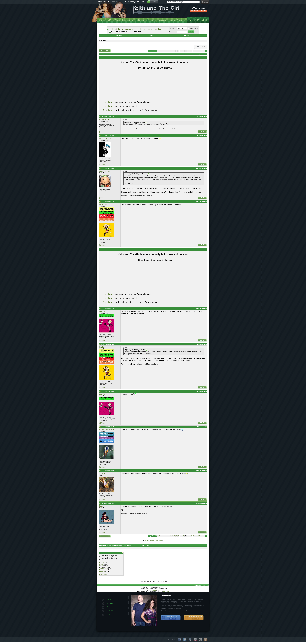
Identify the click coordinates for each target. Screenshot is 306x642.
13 (188, 51)
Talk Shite (157, 29)
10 (180, 51)
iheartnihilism (105, 138)
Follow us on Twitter (184, 639)
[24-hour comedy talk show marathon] (106, 213)
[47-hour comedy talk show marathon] (106, 221)
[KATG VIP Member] (106, 441)
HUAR (109, 614)
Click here (107, 102)
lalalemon (103, 204)
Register (119, 35)
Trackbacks (102, 568)
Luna (101, 506)
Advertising (110, 603)
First (160, 51)
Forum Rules (103, 574)
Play (152, 1)
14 (191, 51)
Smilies (101, 564)
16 (196, 51)
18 (201, 51)
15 (193, 51)
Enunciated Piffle (106, 429)
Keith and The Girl (199, 585)
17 (199, 51)
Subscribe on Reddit (200, 639)
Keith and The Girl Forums (119, 29)
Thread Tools (188, 54)
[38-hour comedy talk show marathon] (106, 438)
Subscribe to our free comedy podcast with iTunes (171, 617)
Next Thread (158, 540)
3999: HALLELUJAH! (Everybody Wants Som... (128, 2)
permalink (203, 116)
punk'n (102, 311)
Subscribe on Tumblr (190, 639)
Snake (102, 473)
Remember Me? (194, 28)
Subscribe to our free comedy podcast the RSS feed (194, 617)
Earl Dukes (104, 119)
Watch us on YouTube (195, 639)
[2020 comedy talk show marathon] (106, 210)
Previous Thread (149, 540)
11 (183, 51)
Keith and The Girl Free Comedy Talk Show (156, 10)
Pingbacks (102, 570)
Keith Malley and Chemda (111, 12)
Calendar (186, 35)
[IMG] (101, 565)
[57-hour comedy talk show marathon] (106, 435)
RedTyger (166, 591)
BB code (101, 562)
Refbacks (102, 571)
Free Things (110, 610)
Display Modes (200, 54)
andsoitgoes (104, 171)
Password (172, 32)
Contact (109, 599)
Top (207, 585)
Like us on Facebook (179, 639)
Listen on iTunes (198, 19)
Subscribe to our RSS (205, 639)
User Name (172, 28)
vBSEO (154, 590)
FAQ (151, 35)
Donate (109, 607)
